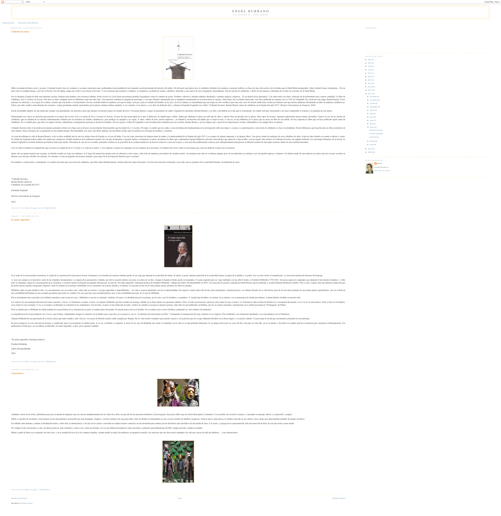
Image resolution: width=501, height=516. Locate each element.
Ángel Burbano (250, 11)
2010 (370, 149)
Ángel (379, 163)
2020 (370, 66)
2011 (370, 93)
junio (372, 117)
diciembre (373, 96)
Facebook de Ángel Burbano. (28, 23)
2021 (370, 63)
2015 (370, 80)
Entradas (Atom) (26, 503)
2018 (370, 70)
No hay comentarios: (47, 208)
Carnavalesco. (17, 373)
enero (372, 144)
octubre (373, 103)
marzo (372, 127)
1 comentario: (44, 489)
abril (372, 123)
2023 (370, 59)
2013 (370, 87)
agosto (372, 110)
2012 (370, 90)
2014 (370, 83)
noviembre (374, 100)
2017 (370, 73)
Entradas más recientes (19, 498)
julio (372, 113)
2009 (370, 152)
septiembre (374, 106)
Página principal (8, 23)
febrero (372, 141)
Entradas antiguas (339, 498)
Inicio (180, 498)
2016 (370, 76)
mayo (372, 120)
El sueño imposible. (20, 219)
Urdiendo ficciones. (20, 31)
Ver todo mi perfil (382, 170)
